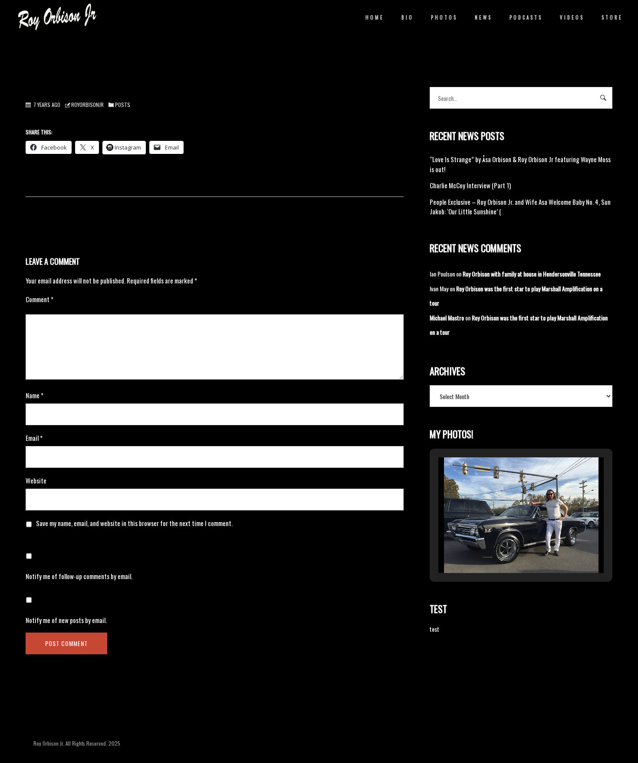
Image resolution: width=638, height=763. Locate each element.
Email (34, 438)
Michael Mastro (447, 317)
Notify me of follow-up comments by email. (79, 576)
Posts (122, 104)
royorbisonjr (87, 104)
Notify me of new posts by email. (66, 620)
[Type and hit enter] (603, 98)
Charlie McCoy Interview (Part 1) (470, 185)
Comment (39, 299)
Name (34, 395)
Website (36, 480)
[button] (501, 549)
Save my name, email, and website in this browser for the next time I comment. (134, 523)
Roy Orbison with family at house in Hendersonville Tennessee (532, 273)
